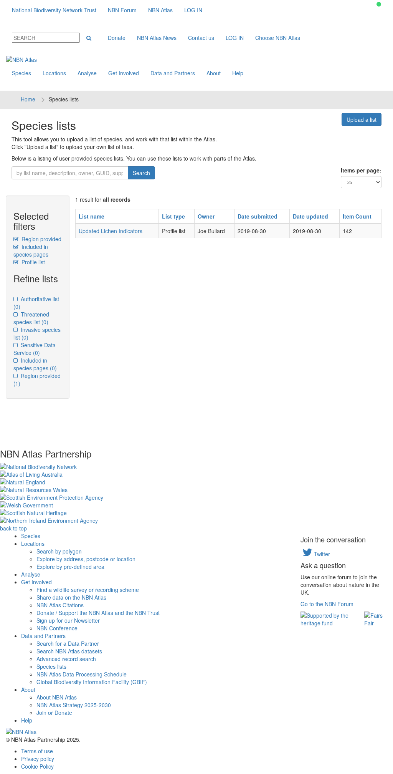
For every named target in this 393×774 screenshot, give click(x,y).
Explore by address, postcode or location (85, 559)
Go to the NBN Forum (327, 604)
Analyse (87, 73)
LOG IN (193, 10)
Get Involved (123, 73)
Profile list (32, 262)
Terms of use (37, 751)
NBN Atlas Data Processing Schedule (81, 674)
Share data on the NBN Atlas (71, 597)
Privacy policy (37, 758)
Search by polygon (59, 551)
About (213, 73)
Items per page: (361, 170)
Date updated (310, 216)
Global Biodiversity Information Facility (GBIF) (91, 682)
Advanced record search (66, 659)
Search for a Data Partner (67, 643)
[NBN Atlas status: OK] (378, 4)
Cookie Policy (37, 766)
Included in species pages (30, 250)
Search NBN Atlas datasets (69, 651)
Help (237, 73)
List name (91, 216)
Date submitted (257, 216)
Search (141, 173)
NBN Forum (122, 10)
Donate (116, 37)
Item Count (357, 216)
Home (28, 99)
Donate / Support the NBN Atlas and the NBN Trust (98, 613)
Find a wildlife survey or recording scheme (87, 589)
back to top (13, 528)
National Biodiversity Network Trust (54, 10)
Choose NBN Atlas (277, 37)
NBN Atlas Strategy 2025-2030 (73, 705)
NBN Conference (57, 628)
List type (173, 216)
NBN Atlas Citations (60, 605)
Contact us (201, 37)
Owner (206, 216)
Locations (54, 73)
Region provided (40, 239)
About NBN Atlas (56, 697)
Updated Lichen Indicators (110, 231)
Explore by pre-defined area (70, 566)
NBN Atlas (160, 10)
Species (21, 73)
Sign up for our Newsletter (68, 620)
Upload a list (361, 119)
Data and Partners (172, 73)
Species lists (51, 666)
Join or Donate (54, 712)
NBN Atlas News (157, 37)
